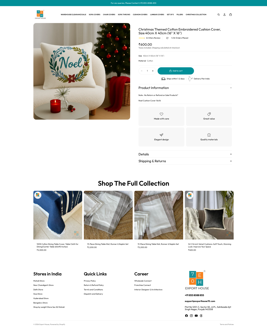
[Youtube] (196, 315)
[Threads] (201, 315)
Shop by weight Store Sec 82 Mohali (49, 307)
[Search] (219, 15)
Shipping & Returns (152, 161)
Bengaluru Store (40, 302)
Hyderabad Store (41, 298)
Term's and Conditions (93, 289)
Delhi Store (38, 289)
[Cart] (231, 15)
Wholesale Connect (142, 280)
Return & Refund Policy (94, 285)
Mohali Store (38, 280)
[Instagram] (191, 315)
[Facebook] (186, 315)
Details (144, 154)
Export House (44, 324)
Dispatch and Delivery (93, 294)
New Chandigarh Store (43, 285)
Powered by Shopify (57, 324)
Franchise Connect (142, 285)
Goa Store (37, 294)
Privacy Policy (90, 280)
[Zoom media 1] (81, 71)
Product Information (154, 88)
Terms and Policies (227, 324)
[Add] (77, 235)
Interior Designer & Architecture (148, 289)
